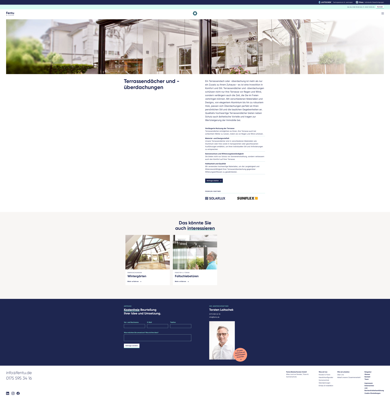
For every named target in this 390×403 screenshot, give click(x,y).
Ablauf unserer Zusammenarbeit (348, 377)
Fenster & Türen (324, 375)
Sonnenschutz (324, 380)
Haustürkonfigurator (326, 377)
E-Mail (149, 322)
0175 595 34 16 (214, 314)
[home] (10, 14)
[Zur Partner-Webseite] (215, 198)
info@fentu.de (214, 317)
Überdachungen (324, 383)
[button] (382, 13)
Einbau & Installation (326, 386)
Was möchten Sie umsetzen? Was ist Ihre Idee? (141, 332)
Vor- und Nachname (131, 322)
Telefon (173, 322)
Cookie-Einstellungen (372, 393)
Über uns (340, 375)
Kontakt (380, 7)
